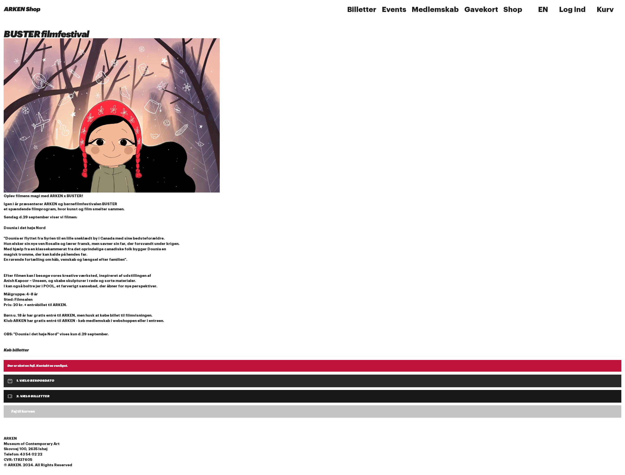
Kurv (605, 9)
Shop (512, 9)
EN (543, 9)
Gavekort (481, 9)
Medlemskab (435, 9)
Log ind (572, 9)
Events (394, 9)
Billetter (361, 9)
